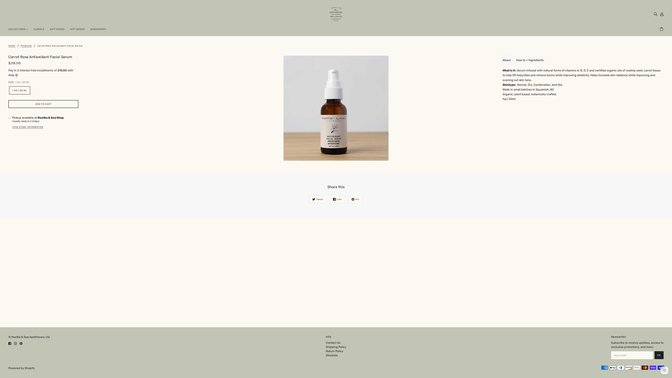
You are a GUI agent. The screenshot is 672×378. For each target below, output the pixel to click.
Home (11, 45)
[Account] (662, 14)
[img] (655, 14)
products (26, 45)
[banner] (336, 13)
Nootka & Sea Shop (51, 117)
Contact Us (333, 342)
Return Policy (334, 351)
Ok (659, 355)
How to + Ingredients (530, 60)
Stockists (332, 355)
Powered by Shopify (21, 368)
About (507, 60)
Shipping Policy (336, 347)
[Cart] (662, 29)
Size (11, 82)
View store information (27, 127)
